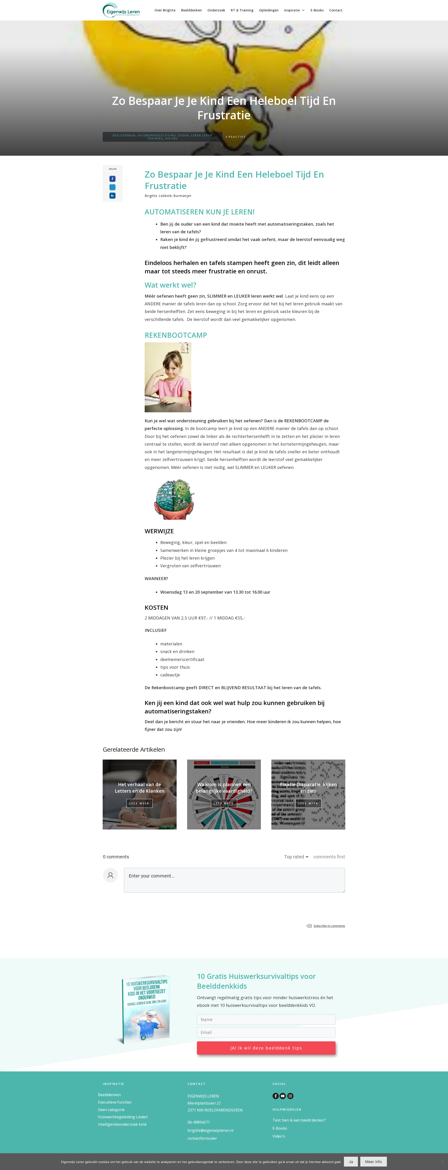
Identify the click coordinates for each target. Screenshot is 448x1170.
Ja (351, 1161)
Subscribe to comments (329, 926)
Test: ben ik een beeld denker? (299, 1120)
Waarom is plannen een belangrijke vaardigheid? (224, 787)
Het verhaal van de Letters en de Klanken (139, 787)
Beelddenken (124, 135)
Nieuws (171, 138)
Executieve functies (114, 1102)
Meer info (373, 1161)
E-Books (280, 1128)
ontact (194, 1138)
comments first (329, 857)
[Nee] (442, 1161)
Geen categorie (111, 1109)
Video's (279, 1136)
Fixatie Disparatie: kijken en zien (308, 787)
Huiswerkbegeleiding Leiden (163, 135)
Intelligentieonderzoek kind (122, 1124)
